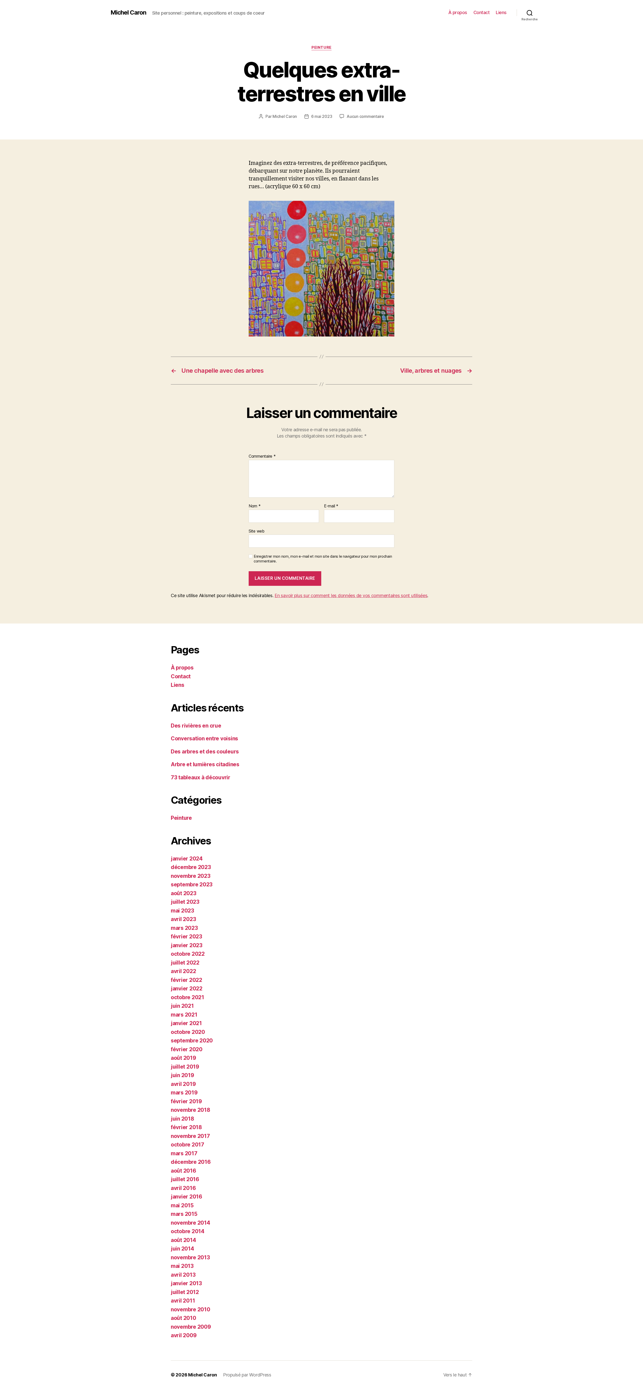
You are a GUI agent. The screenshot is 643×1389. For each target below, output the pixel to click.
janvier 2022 (186, 988)
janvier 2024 (187, 858)
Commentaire (262, 456)
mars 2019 (184, 1092)
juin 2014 (182, 1249)
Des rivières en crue (196, 726)
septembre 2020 (192, 1040)
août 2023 (183, 893)
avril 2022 (183, 971)
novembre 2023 (190, 876)
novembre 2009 (191, 1327)
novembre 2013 (190, 1257)
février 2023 (186, 936)
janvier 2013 (186, 1283)
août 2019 (183, 1058)
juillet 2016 (185, 1179)
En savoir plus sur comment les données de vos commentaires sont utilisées (351, 595)
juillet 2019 (185, 1067)
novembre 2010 (190, 1309)
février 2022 (186, 980)
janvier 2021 (186, 1023)
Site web (256, 531)
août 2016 (183, 1171)
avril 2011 (183, 1301)
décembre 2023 (191, 867)
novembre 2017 (190, 1136)
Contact (481, 12)
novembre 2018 (190, 1110)
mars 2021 (184, 1015)
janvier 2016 (186, 1196)
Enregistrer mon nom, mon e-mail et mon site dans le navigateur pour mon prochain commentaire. (323, 558)
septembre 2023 (191, 884)
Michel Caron (128, 13)
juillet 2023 (185, 902)
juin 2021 (182, 1006)
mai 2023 (182, 910)
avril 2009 (183, 1335)
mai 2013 (182, 1266)
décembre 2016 (191, 1162)
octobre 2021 (187, 997)
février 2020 (186, 1049)
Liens (501, 12)
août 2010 (183, 1318)
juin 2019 (182, 1075)
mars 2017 (184, 1153)
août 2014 (183, 1240)
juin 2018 (182, 1119)
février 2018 (186, 1127)
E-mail (331, 506)
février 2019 (186, 1101)
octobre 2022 (188, 954)
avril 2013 (183, 1275)
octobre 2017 (187, 1144)
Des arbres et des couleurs (205, 751)
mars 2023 (184, 928)
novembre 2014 (190, 1223)
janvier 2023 (186, 945)
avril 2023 (183, 919)
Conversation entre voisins (204, 738)
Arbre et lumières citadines (205, 764)
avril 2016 (183, 1188)
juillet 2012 (185, 1292)
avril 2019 (183, 1084)
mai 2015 (182, 1205)
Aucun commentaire (365, 116)
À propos (457, 12)
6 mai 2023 (321, 116)
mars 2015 (184, 1214)
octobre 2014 (187, 1231)
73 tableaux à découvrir (200, 777)
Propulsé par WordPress (247, 1374)
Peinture (321, 47)
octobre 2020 (188, 1032)
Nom (255, 506)
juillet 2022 (185, 963)
